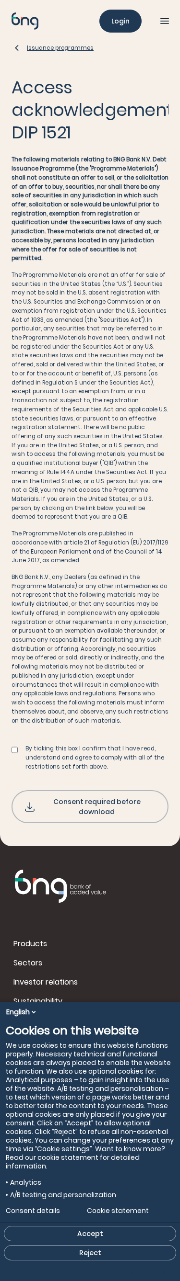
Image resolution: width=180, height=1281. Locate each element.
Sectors (27, 962)
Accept (90, 1233)
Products (30, 943)
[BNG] (25, 21)
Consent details (33, 1210)
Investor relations (45, 981)
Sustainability (37, 1001)
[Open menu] (164, 21)
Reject (90, 1253)
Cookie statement (118, 1210)
